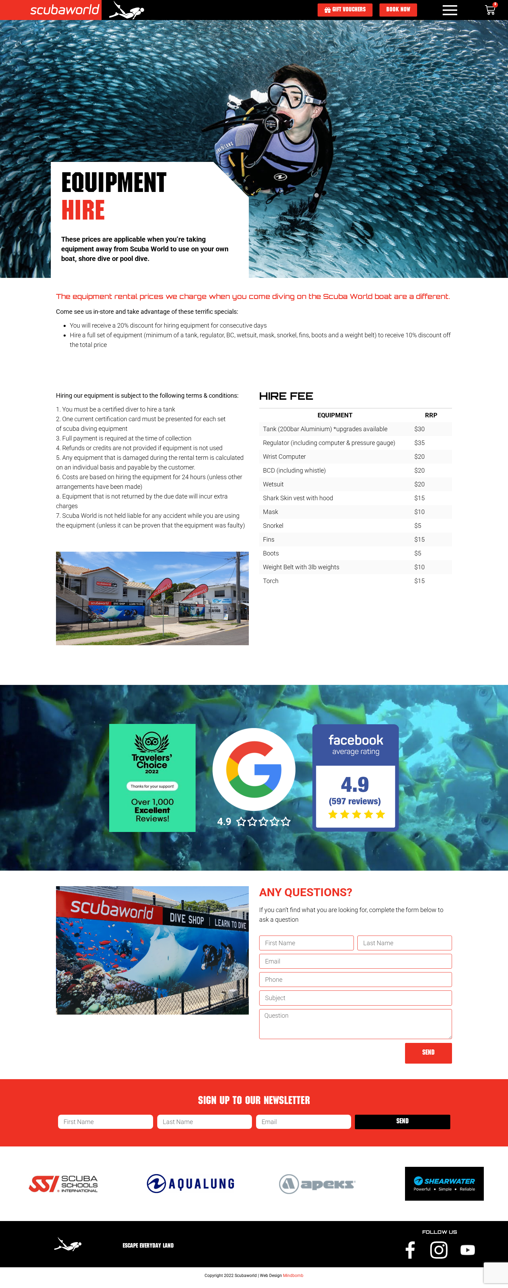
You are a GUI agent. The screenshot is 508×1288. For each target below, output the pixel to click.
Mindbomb (293, 1275)
